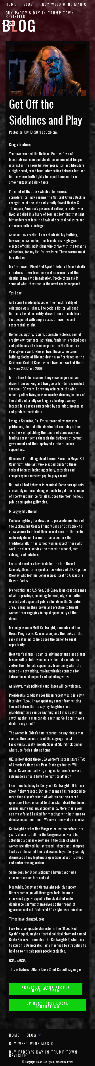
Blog (28, 4)
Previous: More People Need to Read (45, 989)
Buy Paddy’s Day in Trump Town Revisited (40, 14)
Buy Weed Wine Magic (64, 4)
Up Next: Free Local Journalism (48, 1005)
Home (11, 4)
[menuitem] (11, 4)
